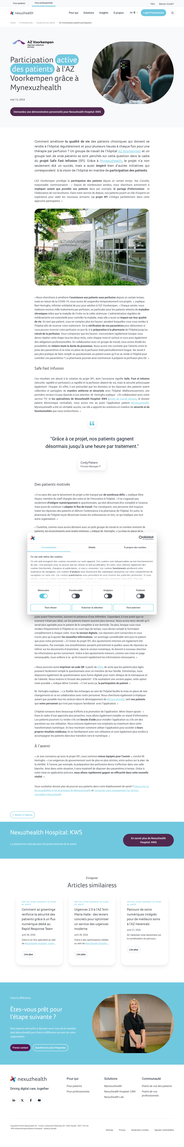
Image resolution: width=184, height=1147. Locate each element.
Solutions (88, 12)
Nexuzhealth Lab (114, 1097)
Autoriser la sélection (92, 607)
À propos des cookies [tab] (135, 547)
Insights (103, 12)
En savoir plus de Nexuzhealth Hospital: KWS (148, 840)
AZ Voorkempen (129, 151)
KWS (100, 667)
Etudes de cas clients (46, 22)
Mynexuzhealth (111, 160)
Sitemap (109, 1130)
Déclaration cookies (140, 1130)
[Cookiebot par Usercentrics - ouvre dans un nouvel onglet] (141, 538)
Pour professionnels (78, 1091)
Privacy (122, 1130)
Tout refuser (51, 607)
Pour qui (73, 12)
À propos (118, 12)
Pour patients (74, 1086)
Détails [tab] (92, 547)
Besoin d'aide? (166, 3)
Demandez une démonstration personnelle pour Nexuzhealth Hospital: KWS (57, 111)
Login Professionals (153, 12)
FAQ (153, 3)
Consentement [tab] (48, 547)
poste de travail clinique (123, 398)
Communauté (151, 1078)
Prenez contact (20, 1047)
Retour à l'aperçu (23, 814)
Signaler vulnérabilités (164, 1130)
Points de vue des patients (157, 1086)
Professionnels (26, 22)
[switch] (76, 596)
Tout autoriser (133, 607)
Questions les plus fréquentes (50, 1047)
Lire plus (28, 954)
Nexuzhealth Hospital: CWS (120, 1091)
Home (13, 22)
